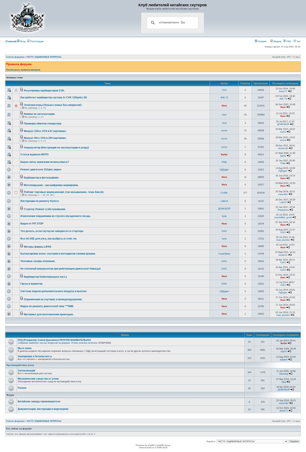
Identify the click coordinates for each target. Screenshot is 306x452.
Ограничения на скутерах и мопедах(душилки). (53, 299)
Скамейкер (224, 253)
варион (283, 359)
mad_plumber (283, 240)
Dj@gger (224, 169)
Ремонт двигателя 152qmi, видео (40, 169)
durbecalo (283, 148)
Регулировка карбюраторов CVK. (44, 90)
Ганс (224, 114)
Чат (298, 41)
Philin (224, 162)
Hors (224, 105)
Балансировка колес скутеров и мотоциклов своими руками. (58, 253)
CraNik (224, 192)
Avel (224, 123)
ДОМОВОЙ (283, 124)
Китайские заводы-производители (39, 401)
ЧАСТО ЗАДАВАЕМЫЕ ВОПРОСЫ (43, 57)
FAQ (288, 41)
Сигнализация (26, 370)
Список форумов (15, 57)
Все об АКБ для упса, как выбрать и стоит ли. (48, 238)
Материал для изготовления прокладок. (48, 314)
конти (224, 130)
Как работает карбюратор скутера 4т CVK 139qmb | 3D (53, 97)
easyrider (283, 194)
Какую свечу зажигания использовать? (44, 162)
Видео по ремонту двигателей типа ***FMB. (47, 306)
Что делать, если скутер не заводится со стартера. (52, 231)
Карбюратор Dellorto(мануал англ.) (45, 276)
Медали (277, 41)
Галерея (261, 41)
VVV (224, 90)
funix (224, 216)
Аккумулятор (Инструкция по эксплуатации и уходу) (56, 147)
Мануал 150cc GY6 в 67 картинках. (45, 131)
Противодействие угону (20, 365)
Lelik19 (224, 201)
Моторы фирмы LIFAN (37, 246)
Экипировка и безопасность (35, 356)
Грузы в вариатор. (31, 283)
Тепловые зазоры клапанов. (37, 261)
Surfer (224, 154)
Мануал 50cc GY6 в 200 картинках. (45, 138)
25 (47, 195)
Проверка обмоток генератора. (43, 123)
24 (44, 195)
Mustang (283, 373)
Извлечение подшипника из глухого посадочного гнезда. (55, 216)
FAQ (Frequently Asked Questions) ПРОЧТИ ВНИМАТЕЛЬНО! (54, 340)
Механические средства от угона (38, 378)
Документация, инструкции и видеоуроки (43, 409)
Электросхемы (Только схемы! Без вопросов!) (53, 105)
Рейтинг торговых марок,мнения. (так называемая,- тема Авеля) (63, 192)
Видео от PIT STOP (31, 223)
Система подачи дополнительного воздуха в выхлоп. (53, 291)
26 (51, 195)
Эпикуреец (283, 210)
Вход (22, 41)
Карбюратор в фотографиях (41, 177)
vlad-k (284, 351)
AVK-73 (224, 97)
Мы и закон (24, 348)
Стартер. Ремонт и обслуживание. (45, 209)
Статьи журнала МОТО (34, 154)
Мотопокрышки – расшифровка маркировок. (51, 185)
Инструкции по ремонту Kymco (39, 201)
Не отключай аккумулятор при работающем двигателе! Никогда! (60, 268)
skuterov (283, 255)
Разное (22, 387)
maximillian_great (283, 217)
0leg (284, 382)
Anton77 (283, 91)
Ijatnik (283, 155)
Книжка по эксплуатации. (39, 114)
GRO (224, 231)
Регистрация (37, 41)
